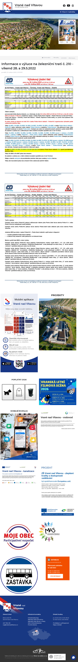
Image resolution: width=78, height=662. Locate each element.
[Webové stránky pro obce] (39, 651)
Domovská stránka (47, 57)
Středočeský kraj (33, 618)
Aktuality (56, 57)
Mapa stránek (57, 625)
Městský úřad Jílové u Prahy (36, 621)
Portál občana (32, 625)
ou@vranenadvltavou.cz (10, 625)
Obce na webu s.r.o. (40, 656)
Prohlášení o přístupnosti (61, 623)
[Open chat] (73, 657)
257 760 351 (6, 623)
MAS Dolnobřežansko (35, 623)
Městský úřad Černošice (35, 619)
